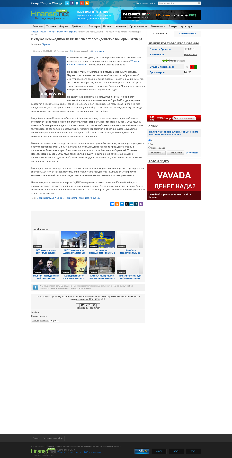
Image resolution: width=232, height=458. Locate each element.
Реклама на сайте (53, 438)
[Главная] (50, 19)
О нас (36, 438)
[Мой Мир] (122, 204)
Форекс (63, 26)
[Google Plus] (82, 3)
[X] (127, 204)
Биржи (107, 26)
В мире (173, 26)
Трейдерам (78, 26)
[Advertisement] (88, 219)
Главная (38, 26)
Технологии (158, 26)
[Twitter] (67, 3)
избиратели (71, 198)
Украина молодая (45, 198)
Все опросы (192, 153)
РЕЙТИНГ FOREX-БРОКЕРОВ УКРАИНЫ (173, 43)
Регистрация (142, 3)
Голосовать (157, 153)
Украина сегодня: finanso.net (71, 452)
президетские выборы (89, 198)
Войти (152, 3)
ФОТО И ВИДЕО (158, 161)
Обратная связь (93, 452)
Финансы (120, 26)
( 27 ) (187, 67)
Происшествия (138, 26)
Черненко (60, 198)
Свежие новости (39, 316)
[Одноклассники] (117, 204)
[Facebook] (72, 3)
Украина (51, 26)
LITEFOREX (189, 49)
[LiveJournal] (136, 204)
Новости (44, 320)
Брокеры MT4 (190, 54)
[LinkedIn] (131, 204)
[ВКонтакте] (77, 3)
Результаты (176, 153)
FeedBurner (94, 308)
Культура (186, 26)
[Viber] (141, 204)
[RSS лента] (87, 3)
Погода (35, 320)
